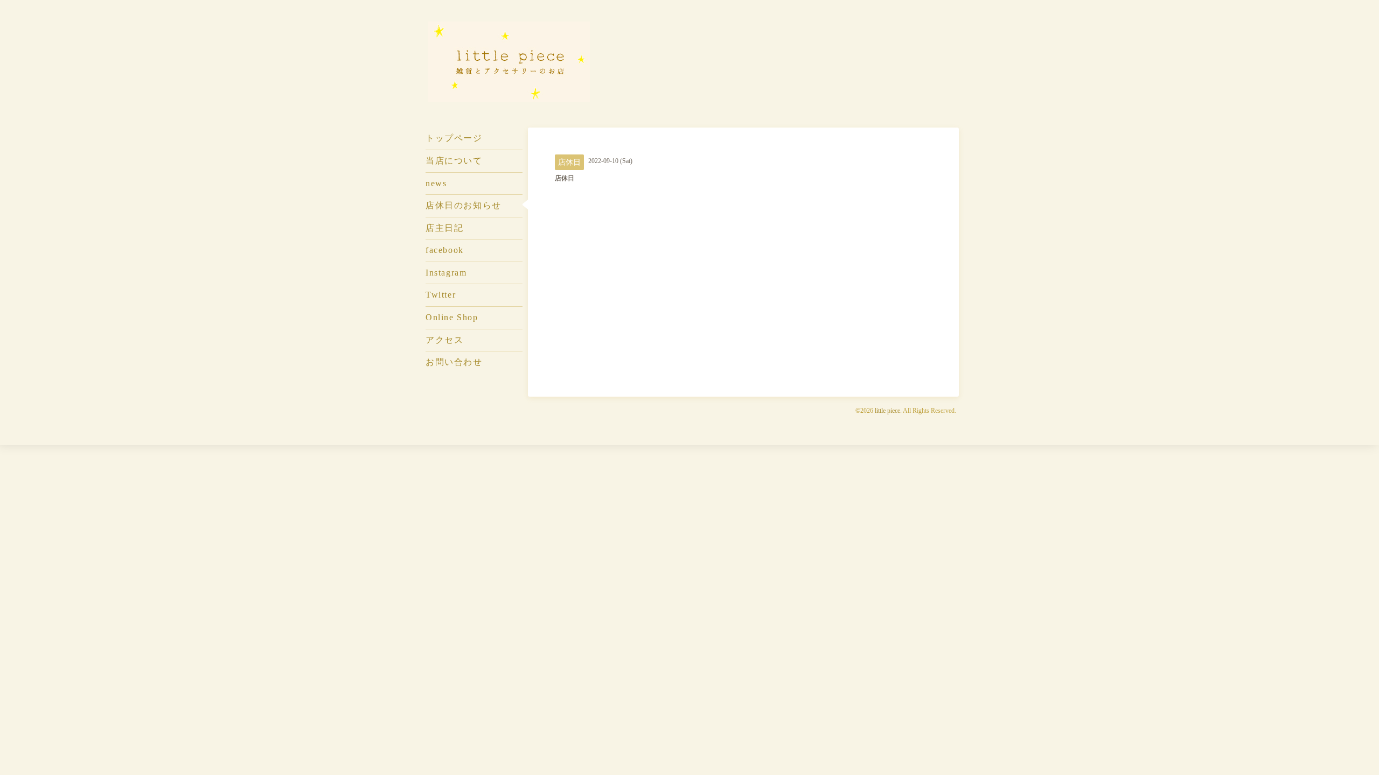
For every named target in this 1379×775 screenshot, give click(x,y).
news (436, 183)
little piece (887, 410)
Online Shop (452, 317)
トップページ (454, 138)
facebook (445, 250)
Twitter (441, 294)
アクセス (444, 339)
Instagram (446, 272)
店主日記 (444, 227)
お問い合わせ (454, 362)
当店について (454, 160)
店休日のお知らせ (464, 205)
